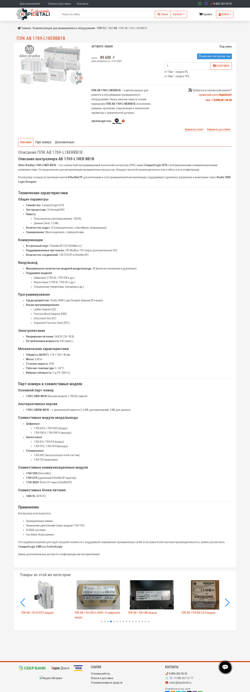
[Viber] (171, 678)
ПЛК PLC (102, 28)
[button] (123, 121)
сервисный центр (215, 95)
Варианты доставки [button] (218, 129)
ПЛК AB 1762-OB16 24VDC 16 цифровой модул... (97, 615)
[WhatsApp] (167, 678)
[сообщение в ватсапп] (199, 3)
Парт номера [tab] (43, 142)
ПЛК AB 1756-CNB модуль (142, 612)
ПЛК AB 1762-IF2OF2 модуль (37, 612)
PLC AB (113, 28)
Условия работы (100, 673)
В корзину (222, 66)
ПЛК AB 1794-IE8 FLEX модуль (199, 612)
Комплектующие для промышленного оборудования (64, 28)
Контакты (82, 3)
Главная (26, 28)
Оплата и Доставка (59, 3)
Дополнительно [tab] (64, 142)
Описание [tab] (26, 142)
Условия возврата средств (106, 682)
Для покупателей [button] (30, 3)
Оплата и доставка (102, 678)
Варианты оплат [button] (194, 129)
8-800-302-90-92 (178, 673)
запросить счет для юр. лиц (215, 56)
